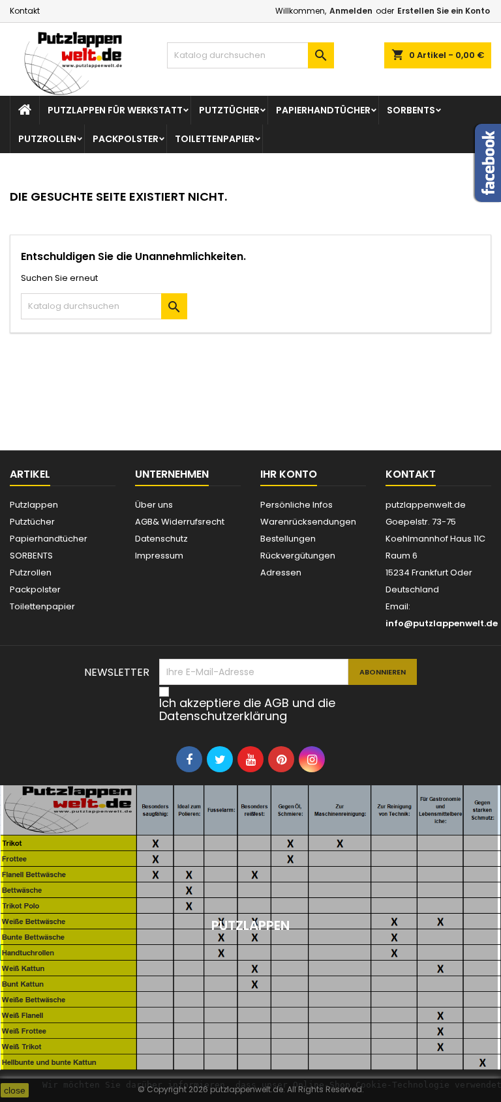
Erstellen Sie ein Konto (443, 10)
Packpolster (126, 138)
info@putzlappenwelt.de (442, 623)
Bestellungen (288, 538)
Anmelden (350, 10)
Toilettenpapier (214, 138)
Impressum (159, 555)
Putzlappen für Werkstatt (115, 110)
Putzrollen (47, 138)
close (14, 1090)
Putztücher (229, 110)
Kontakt (25, 10)
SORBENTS (411, 110)
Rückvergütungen (297, 555)
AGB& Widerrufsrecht (179, 521)
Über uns (154, 505)
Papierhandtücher (323, 110)
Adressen (280, 572)
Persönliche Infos (296, 505)
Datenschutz (161, 538)
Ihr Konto (288, 474)
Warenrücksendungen (308, 521)
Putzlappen (34, 505)
